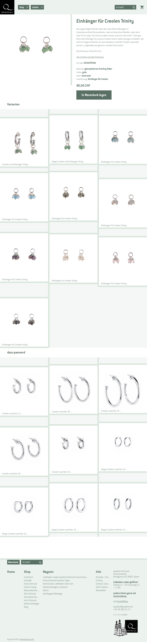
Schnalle (28, 580)
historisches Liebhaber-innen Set (58, 583)
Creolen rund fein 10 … (62, 471)
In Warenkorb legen (94, 95)
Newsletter (101, 590)
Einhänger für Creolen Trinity (113, 161)
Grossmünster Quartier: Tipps (56, 580)
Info (98, 572)
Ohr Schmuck (30, 593)
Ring (26, 607)
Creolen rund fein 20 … (13, 473)
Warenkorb (13, 562)
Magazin (48, 572)
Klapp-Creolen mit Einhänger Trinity (67, 161)
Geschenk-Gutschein (32, 597)
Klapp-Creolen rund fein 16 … (15, 533)
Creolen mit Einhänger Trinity (15, 164)
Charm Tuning (30, 587)
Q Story (99, 580)
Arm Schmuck (30, 600)
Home (11, 572)
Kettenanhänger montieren (55, 587)
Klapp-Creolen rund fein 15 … (114, 529)
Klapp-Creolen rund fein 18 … (65, 529)
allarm (46, 590)
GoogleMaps (122, 601)
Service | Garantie (103, 583)
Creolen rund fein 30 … (62, 411)
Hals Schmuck (30, 583)
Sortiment (28, 577)
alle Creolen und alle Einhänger (90, 57)
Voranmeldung (119, 596)
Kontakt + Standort (103, 577)
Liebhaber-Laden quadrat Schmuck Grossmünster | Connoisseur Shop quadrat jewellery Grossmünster (66, 577)
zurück (35, 7)
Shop (27, 572)
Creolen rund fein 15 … (13, 413)
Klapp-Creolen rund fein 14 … (114, 469)
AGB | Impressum (103, 587)
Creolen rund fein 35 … (111, 411)
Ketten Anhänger (31, 603)
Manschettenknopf (32, 590)
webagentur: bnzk (27, 639)
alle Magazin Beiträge (52, 593)
